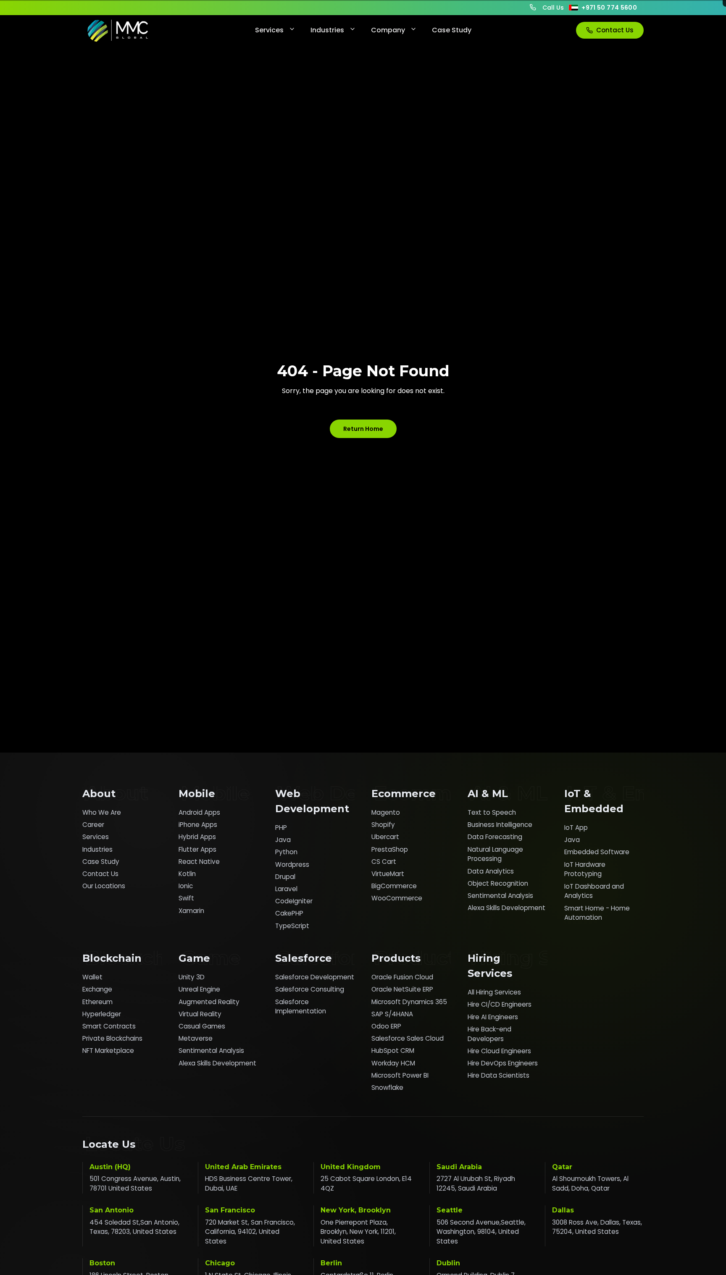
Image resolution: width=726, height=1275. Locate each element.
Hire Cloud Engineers (499, 1051)
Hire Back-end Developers (489, 1034)
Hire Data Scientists (498, 1075)
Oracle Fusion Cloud (402, 977)
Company (388, 30)
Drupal (285, 876)
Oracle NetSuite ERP (402, 989)
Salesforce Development (314, 977)
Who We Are (101, 812)
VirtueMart (387, 873)
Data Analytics (491, 871)
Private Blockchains (112, 1038)
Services (269, 30)
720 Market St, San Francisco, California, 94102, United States (250, 1232)
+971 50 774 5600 (609, 7)
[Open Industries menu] (351, 30)
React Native (199, 861)
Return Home (363, 429)
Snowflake (387, 1087)
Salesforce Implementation (300, 1006)
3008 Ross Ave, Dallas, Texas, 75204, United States (597, 1227)
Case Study (451, 30)
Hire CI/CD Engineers (499, 1004)
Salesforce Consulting (309, 989)
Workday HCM (393, 1063)
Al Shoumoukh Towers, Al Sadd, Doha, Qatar (590, 1183)
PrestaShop (389, 849)
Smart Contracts (109, 1026)
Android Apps (199, 812)
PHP (281, 827)
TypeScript (292, 925)
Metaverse (196, 1038)
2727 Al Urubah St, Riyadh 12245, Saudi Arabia (476, 1183)
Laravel (286, 888)
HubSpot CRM (392, 1050)
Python (286, 851)
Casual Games (202, 1026)
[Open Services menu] (291, 30)
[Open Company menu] (412, 30)
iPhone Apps (198, 824)
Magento (385, 812)
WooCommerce (396, 898)
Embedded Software (596, 851)
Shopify (383, 824)
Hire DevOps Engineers (503, 1063)
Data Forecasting (495, 836)
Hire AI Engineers (493, 1017)
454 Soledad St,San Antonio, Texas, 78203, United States (134, 1227)
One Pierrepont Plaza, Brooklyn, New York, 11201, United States (358, 1232)
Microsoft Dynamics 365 (409, 1001)
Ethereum (97, 1001)
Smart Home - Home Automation (597, 913)
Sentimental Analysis (500, 895)
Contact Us (615, 30)
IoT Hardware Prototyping (584, 869)
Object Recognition (498, 883)
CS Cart (383, 861)
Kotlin (187, 873)
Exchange (97, 989)
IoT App (576, 827)
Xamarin (191, 910)
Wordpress (292, 864)
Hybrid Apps (197, 836)
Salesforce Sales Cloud (407, 1038)
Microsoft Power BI (400, 1075)
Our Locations (103, 885)
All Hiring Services (494, 992)
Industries (327, 30)
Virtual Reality (200, 1014)
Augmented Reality (209, 1001)
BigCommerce (394, 885)
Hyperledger (101, 1014)
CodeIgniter (294, 901)
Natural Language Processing (495, 854)
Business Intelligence (500, 824)
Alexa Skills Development (506, 907)
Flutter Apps (197, 849)
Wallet (92, 977)
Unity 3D (192, 977)
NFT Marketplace (108, 1050)
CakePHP (289, 913)
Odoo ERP (386, 1026)
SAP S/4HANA (392, 1014)
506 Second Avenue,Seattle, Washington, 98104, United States (481, 1232)
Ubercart (385, 836)
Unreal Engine (199, 989)
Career (93, 824)
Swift (186, 898)
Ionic (186, 885)
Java (283, 839)
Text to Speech (492, 812)
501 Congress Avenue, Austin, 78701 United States (135, 1183)
